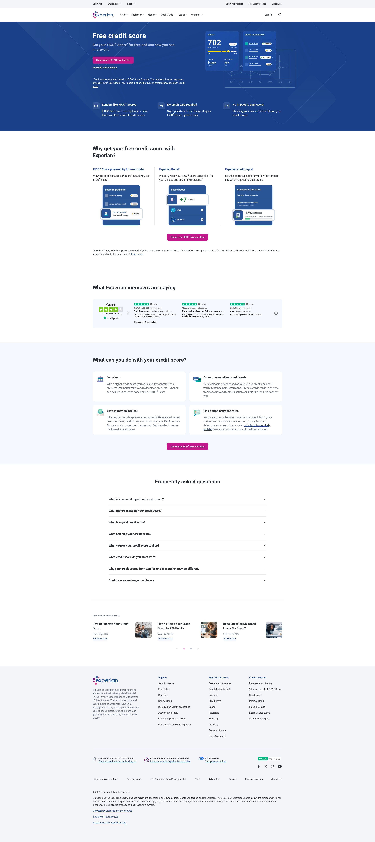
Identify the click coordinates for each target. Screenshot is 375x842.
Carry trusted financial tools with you (117, 761)
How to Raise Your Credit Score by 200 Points (174, 626)
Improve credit (256, 701)
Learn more (137, 254)
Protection (137, 14)
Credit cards (215, 701)
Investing (213, 724)
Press (197, 779)
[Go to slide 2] (191, 648)
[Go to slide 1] (184, 648)
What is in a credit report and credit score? (136, 499)
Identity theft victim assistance (174, 706)
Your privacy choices (215, 761)
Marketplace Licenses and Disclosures (112, 810)
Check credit (255, 695)
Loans (181, 14)
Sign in (268, 14)
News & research (217, 736)
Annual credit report (259, 718)
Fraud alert (163, 689)
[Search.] (280, 14)
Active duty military (168, 712)
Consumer (97, 4)
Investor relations (254, 779)
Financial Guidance (257, 4)
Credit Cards (166, 14)
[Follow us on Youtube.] (279, 766)
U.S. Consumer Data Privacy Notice (168, 779)
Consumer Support (234, 4)
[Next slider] (198, 648)
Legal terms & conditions (105, 779)
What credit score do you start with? (132, 557)
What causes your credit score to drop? (134, 545)
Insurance (195, 14)
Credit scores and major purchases (131, 580)
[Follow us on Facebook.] (258, 766)
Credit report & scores (220, 683)
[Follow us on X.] (265, 766)
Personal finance (217, 730)
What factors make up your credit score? (135, 511)
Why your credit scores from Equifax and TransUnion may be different (154, 568)
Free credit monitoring (260, 683)
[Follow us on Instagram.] (272, 766)
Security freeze (166, 683)
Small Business (114, 4)
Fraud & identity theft (220, 689)
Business (131, 4)
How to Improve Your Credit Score (110, 626)
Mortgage (214, 718)
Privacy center (134, 779)
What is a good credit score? (127, 522)
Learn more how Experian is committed (170, 761)
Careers (232, 779)
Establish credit (257, 706)
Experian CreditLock (259, 712)
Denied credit (165, 701)
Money (151, 14)
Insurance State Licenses (105, 816)
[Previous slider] (176, 648)
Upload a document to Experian (174, 724)
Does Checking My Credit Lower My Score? (239, 626)
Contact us (276, 779)
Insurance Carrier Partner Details (109, 822)
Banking (213, 695)
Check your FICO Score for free (113, 59)
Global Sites (277, 4)
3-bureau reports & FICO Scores (265, 689)
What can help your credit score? (130, 534)
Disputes (162, 695)
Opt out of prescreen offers (172, 718)
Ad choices (214, 779)
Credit (123, 14)
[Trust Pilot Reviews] (269, 759)
